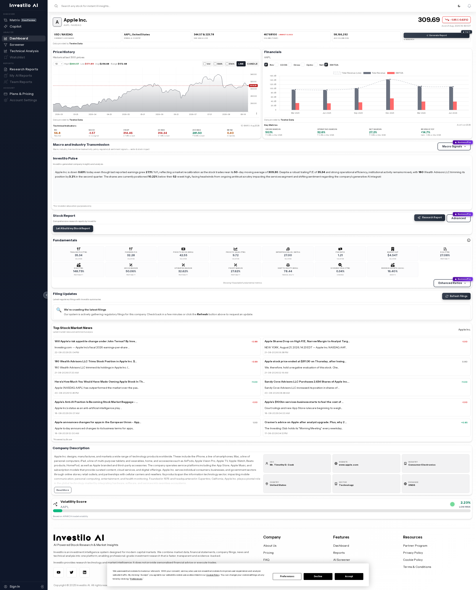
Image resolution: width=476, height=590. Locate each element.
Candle (252, 63)
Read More (63, 490)
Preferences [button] (136, 578)
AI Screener (341, 560)
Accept (349, 576)
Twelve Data (76, 43)
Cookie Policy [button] (212, 574)
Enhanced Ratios (450, 283)
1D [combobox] (56, 64)
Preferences (287, 576)
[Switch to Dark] (459, 6)
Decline (318, 576)
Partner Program (415, 545)
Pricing (268, 552)
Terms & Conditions (417, 567)
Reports (339, 552)
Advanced (458, 218)
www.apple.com (348, 464)
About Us (270, 545)
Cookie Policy (413, 560)
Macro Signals (452, 146)
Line (241, 63)
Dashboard (341, 545)
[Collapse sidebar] (46, 295)
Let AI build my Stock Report (73, 228)
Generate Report (438, 35)
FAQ (266, 560)
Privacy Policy (413, 552)
